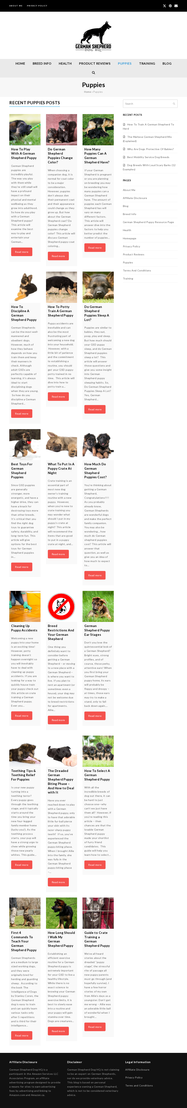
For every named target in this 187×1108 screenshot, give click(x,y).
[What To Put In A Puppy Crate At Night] (61, 444)
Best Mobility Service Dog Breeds (148, 157)
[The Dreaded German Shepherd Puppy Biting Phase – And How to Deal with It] (61, 751)
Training (128, 278)
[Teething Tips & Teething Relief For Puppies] (25, 751)
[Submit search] (174, 104)
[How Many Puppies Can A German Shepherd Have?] (98, 129)
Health (127, 230)
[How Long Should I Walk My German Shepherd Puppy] (61, 913)
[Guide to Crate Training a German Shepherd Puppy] (98, 913)
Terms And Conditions (137, 270)
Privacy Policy (131, 246)
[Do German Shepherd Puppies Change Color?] (61, 129)
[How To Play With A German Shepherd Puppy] (25, 129)
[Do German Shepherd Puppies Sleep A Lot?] (98, 287)
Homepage (129, 238)
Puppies (128, 262)
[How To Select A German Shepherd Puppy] (98, 751)
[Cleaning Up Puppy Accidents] (25, 606)
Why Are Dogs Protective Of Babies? (150, 149)
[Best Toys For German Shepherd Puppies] (25, 444)
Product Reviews (133, 254)
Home (87, 91)
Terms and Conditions (139, 1085)
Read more (21, 251)
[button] (93, 72)
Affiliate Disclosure (135, 198)
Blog (126, 206)
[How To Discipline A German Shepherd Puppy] (25, 287)
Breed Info (129, 214)
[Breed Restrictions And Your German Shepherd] (61, 606)
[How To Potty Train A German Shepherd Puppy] (61, 287)
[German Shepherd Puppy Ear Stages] (98, 606)
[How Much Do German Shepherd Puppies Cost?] (98, 444)
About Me (129, 189)
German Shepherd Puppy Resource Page (148, 222)
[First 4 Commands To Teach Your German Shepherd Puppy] (25, 913)
